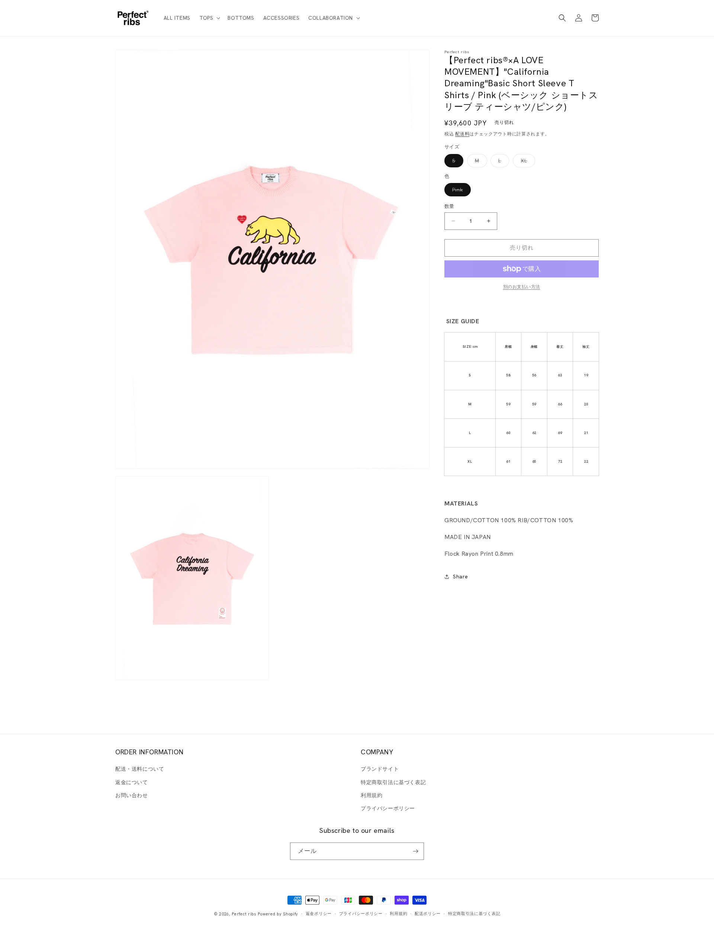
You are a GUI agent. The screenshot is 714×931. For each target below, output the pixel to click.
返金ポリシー (319, 913)
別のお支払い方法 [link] (521, 287)
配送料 (462, 134)
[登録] (415, 851)
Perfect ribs (244, 913)
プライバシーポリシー (388, 808)
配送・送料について (139, 768)
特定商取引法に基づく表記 (393, 782)
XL (527, 162)
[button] (209, 18)
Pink (460, 191)
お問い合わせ (131, 795)
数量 (449, 206)
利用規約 (371, 795)
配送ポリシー (428, 913)
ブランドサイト (380, 768)
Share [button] (460, 576)
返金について (131, 782)
